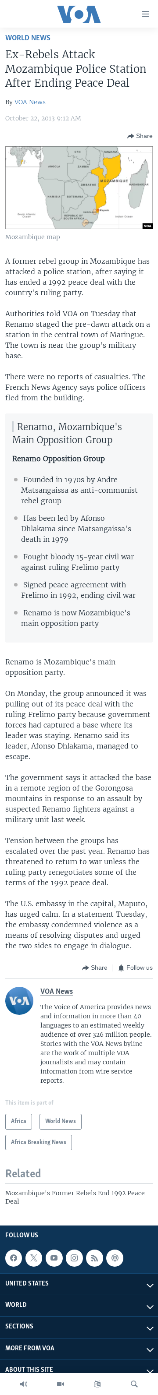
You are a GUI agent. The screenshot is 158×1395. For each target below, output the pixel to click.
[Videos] (60, 1384)
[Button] (140, 136)
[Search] (134, 1384)
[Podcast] (114, 1258)
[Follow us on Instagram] (74, 1258)
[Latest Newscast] (24, 1384)
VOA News (30, 102)
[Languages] (97, 1384)
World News (27, 38)
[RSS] (94, 1258)
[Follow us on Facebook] (13, 1258)
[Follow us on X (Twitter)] (33, 1258)
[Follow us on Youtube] (54, 1258)
